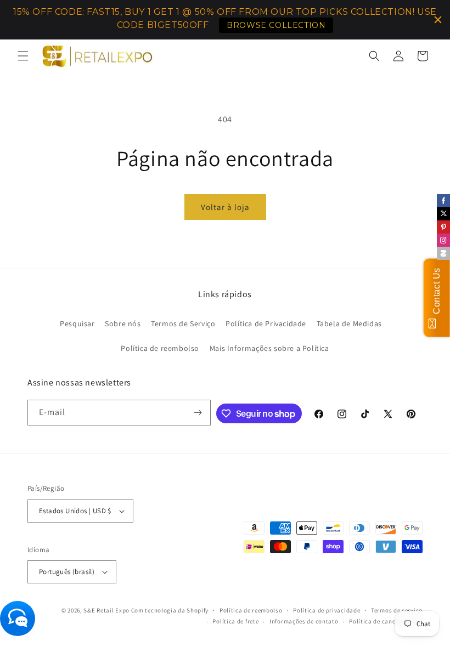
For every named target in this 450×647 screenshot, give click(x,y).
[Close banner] (438, 19)
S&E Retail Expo (106, 610)
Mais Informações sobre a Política (269, 348)
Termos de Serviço (183, 323)
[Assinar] (198, 412)
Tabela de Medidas (349, 323)
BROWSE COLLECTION (276, 25)
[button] (23, 56)
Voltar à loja (225, 207)
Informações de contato (303, 621)
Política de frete (235, 621)
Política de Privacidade (266, 323)
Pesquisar (77, 323)
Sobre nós (122, 323)
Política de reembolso (160, 348)
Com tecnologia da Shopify (170, 610)
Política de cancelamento (386, 621)
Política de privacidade (326, 610)
